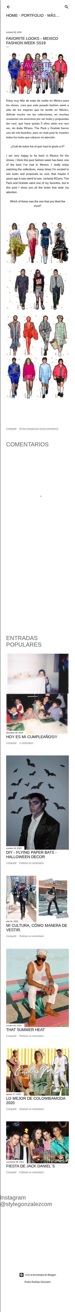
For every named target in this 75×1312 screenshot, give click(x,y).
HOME (12, 15)
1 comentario (26, 743)
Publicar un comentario (31, 863)
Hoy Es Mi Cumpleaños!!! (31, 737)
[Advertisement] (37, 587)
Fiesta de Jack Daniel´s (30, 1166)
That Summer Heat (25, 1030)
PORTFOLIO (32, 15)
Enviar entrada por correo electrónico (38, 429)
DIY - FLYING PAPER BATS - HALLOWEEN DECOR (31, 854)
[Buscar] (66, 6)
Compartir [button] (11, 429)
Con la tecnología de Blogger (40, 1275)
